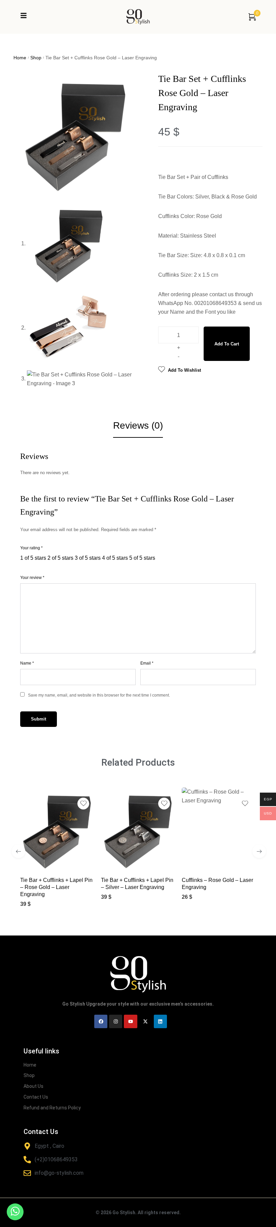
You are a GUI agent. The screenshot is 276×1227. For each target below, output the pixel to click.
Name (27, 663)
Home (19, 57)
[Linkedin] (160, 1021)
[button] (50, 861)
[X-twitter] (145, 1021)
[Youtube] (130, 1021)
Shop (35, 57)
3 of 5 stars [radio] (88, 558)
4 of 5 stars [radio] (115, 558)
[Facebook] (100, 1021)
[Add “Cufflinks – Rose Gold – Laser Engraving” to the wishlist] (245, 803)
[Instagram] (115, 1021)
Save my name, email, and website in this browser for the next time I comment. (99, 695)
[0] (252, 17)
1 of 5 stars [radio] (33, 558)
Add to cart (226, 343)
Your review (32, 577)
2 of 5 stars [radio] (60, 558)
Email (146, 663)
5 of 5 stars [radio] (142, 558)
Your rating (31, 548)
